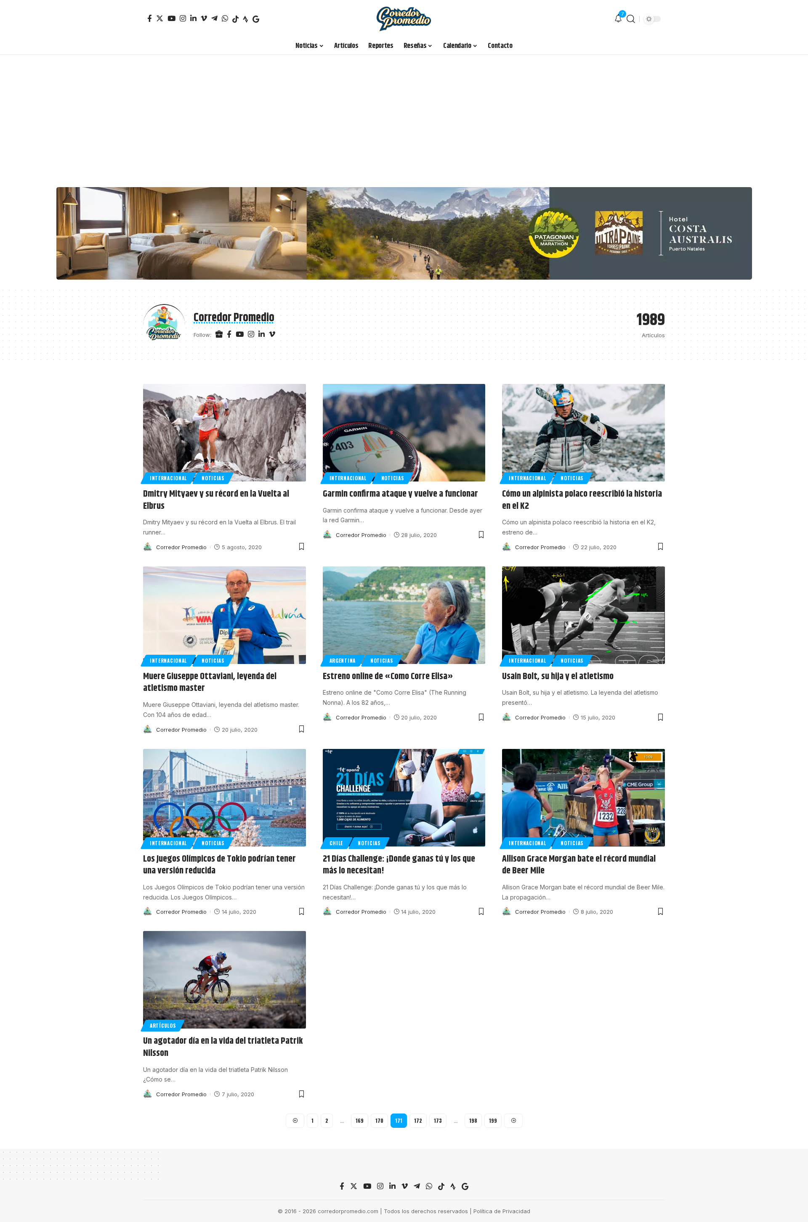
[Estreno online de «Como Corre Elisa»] (404, 615)
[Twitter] (159, 18)
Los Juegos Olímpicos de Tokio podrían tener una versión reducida (219, 865)
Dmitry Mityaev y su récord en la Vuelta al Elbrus (216, 500)
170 (379, 1120)
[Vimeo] (204, 18)
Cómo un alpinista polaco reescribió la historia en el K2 (582, 500)
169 (360, 1120)
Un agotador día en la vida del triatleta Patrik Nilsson (223, 1047)
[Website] (219, 335)
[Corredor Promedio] (403, 19)
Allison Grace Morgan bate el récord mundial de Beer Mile (579, 865)
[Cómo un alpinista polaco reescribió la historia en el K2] (583, 432)
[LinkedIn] (193, 18)
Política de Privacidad (501, 1211)
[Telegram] (214, 18)
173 (438, 1120)
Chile (336, 842)
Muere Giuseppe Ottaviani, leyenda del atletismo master (209, 682)
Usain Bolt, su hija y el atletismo (558, 676)
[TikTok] (235, 19)
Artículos (162, 1025)
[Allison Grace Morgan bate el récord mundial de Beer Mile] (583, 797)
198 (473, 1120)
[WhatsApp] (225, 18)
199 (493, 1120)
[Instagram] (183, 18)
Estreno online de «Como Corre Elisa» (388, 676)
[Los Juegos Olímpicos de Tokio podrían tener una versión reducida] (224, 797)
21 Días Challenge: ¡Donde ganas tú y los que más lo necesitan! (399, 865)
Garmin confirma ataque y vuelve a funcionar (400, 494)
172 (418, 1120)
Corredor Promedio (181, 547)
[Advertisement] (404, 118)
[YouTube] (171, 18)
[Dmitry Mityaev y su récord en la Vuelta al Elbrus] (224, 432)
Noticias (213, 477)
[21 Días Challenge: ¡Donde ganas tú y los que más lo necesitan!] (404, 797)
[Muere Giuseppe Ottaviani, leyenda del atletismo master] (224, 615)
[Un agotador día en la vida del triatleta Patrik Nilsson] (224, 980)
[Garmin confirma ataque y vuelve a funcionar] (404, 432)
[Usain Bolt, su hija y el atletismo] (583, 615)
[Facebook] (149, 18)
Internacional (168, 477)
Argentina (343, 660)
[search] (631, 19)
